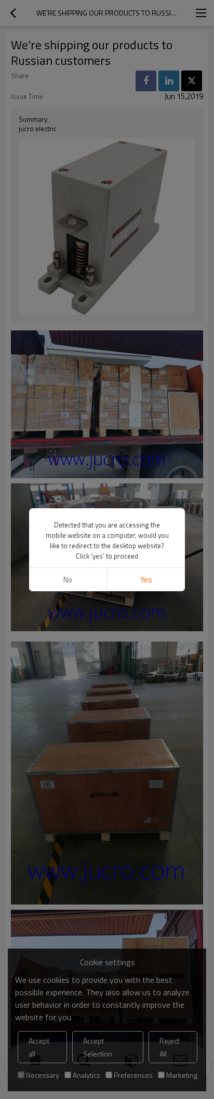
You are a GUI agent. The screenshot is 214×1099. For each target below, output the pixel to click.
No (67, 580)
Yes (146, 580)
